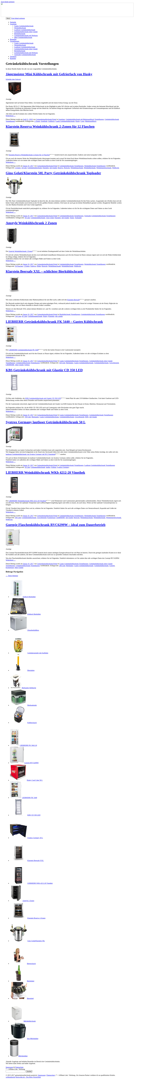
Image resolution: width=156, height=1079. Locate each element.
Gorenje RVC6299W (31, 763)
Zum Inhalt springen (7, 2)
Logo (82, 121)
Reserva (60, 168)
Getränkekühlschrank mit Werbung (26, 35)
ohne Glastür (19, 365)
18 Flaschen (19, 266)
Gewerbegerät (114, 363)
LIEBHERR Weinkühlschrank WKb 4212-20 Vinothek (45, 472)
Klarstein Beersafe (73, 300)
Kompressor (51, 518)
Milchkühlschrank (30, 1021)
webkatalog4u (10, 1077)
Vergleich (13, 56)
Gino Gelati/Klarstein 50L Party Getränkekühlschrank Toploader (53, 173)
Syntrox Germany (63, 467)
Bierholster (30, 981)
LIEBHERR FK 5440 (29, 798)
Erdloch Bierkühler (29, 597)
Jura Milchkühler (32, 1038)
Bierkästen (69, 363)
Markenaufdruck (90, 121)
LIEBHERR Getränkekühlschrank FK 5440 (23, 350)
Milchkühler (10, 1002)
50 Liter (27, 218)
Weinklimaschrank (77, 168)
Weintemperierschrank (103, 168)
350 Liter (28, 417)
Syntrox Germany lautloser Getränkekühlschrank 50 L (46, 422)
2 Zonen (37, 121)
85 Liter (24, 316)
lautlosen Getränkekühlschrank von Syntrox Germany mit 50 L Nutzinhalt (30, 454)
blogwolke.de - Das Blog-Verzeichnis (28, 1077)
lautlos (48, 467)
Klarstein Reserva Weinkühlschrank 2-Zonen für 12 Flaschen (50, 126)
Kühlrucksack (32, 723)
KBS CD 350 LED (33, 815)
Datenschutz (19, 1067)
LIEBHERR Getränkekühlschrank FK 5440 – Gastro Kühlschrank (54, 321)
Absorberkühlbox (33, 630)
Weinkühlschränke (12, 864)
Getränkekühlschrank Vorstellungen (71, 166)
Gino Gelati (50, 218)
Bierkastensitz (32, 705)
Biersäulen (30, 670)
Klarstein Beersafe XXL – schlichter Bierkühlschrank (44, 271)
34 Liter (24, 168)
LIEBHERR (10, 365)
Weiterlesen (11, 116)
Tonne (72, 218)
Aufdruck (51, 121)
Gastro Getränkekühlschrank (23, 26)
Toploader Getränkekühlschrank (25, 55)
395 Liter (18, 518)
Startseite (13, 22)
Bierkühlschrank (19, 34)
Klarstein (46, 168)
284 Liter (62, 566)
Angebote (13, 24)
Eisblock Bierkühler (34, 614)
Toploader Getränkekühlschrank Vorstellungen (99, 216)
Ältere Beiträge (12, 576)
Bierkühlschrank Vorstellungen (69, 314)
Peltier (39, 266)
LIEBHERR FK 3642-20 (28, 745)
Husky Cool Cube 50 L (35, 780)
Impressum (9, 1067)
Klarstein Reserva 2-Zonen (36, 918)
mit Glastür (53, 168)
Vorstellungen (14, 41)
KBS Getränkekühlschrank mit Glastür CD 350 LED (44, 370)
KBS (87, 417)
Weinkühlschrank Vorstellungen (95, 166)
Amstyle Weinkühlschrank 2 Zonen (31, 223)
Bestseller (13, 39)
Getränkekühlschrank (34, 168)
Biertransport (10, 944)
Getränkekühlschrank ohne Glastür (26, 32)
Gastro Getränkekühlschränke (16, 726)
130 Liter (18, 316)
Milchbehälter (23, 1056)
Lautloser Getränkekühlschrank (24, 30)
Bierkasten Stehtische (29, 688)
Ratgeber (13, 58)
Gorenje (112, 566)
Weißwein (115, 168)
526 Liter (62, 363)
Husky (77, 121)
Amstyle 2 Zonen (28, 901)
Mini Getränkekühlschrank (23, 37)
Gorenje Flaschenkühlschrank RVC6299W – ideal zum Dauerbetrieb (55, 525)
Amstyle (33, 266)
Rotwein (67, 168)
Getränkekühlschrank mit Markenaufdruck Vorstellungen (85, 119)
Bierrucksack (31, 963)
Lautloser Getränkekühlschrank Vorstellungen (99, 465)
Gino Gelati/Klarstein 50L (36, 941)
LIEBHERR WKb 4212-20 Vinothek (40, 883)
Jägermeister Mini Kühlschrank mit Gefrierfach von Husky (49, 74)
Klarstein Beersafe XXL (35, 860)
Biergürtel (30, 998)
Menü (8, 18)
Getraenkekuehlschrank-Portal (46, 119)
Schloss (27, 365)
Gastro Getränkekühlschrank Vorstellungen (73, 361)
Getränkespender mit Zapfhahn (37, 653)
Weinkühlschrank (20, 28)
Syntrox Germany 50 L (35, 838)
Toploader (78, 218)
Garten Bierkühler (12, 578)
